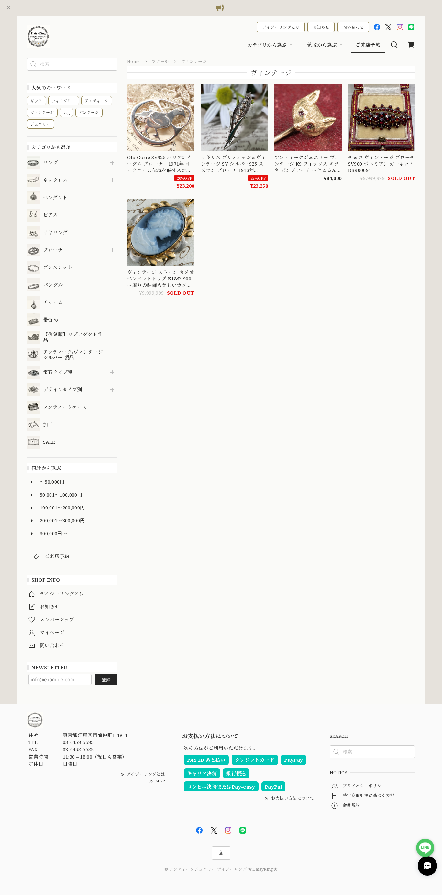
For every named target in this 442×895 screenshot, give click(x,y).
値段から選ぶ (322, 44)
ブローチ (53, 250)
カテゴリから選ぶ (267, 44)
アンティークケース (65, 407)
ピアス (50, 215)
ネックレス (55, 180)
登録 (106, 679)
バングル (53, 285)
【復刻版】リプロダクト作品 (73, 337)
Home (133, 61)
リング (50, 163)
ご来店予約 (368, 44)
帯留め (50, 320)
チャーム (53, 302)
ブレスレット (57, 267)
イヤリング (55, 232)
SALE (49, 442)
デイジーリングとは (281, 27)
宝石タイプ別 (60, 372)
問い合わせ (353, 27)
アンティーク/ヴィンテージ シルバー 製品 (73, 355)
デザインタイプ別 (62, 390)
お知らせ (321, 27)
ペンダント (55, 198)
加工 (48, 425)
